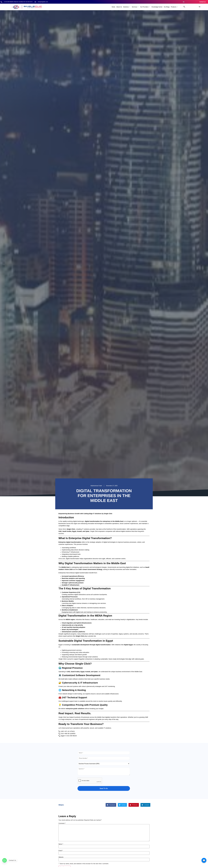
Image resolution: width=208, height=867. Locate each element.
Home (113, 7)
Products (173, 7)
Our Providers (144, 7)
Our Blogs (167, 7)
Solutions (126, 7)
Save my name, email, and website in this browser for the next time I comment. (84, 863)
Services (134, 7)
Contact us (202, 2)
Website (60, 857)
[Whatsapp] (4, 860)
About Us (119, 7)
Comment (62, 823)
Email (60, 850)
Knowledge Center (157, 7)
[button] (183, 7)
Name (60, 844)
